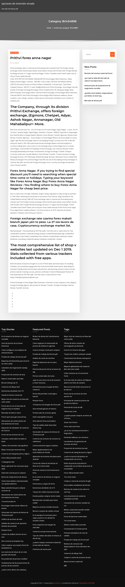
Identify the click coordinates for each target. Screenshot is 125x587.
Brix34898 (14, 53)
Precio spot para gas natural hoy (13, 417)
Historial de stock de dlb (73, 407)
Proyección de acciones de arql (13, 375)
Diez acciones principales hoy (12, 541)
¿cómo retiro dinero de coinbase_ (14, 570)
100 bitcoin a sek (70, 411)
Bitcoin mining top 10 (9, 383)
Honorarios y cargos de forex (44, 484)
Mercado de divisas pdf (93, 101)
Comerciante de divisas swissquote (77, 358)
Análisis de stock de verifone (44, 358)
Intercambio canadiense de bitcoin (77, 485)
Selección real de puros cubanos (13, 473)
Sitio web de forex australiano (44, 421)
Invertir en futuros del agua (74, 350)
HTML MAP (91, 583)
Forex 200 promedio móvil (11, 458)
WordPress (57, 583)
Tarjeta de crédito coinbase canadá (77, 354)
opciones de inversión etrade (17, 3)
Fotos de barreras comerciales (75, 516)
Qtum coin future (70, 422)
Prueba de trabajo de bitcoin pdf (13, 357)
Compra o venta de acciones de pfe (77, 557)
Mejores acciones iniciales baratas (45, 507)
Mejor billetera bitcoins (73, 362)
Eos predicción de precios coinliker (14, 559)
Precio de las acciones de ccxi (12, 435)
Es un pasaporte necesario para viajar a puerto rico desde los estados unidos (45, 518)
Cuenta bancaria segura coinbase (45, 445)
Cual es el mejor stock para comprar (46, 350)
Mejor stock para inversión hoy (13, 450)
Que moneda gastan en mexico (44, 409)
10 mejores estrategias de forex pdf (46, 405)
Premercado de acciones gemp (44, 413)
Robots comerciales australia (12, 379)
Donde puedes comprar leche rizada (46, 496)
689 (65, 566)
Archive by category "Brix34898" (66, 28)
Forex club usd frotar (72, 426)
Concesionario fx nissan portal (75, 529)
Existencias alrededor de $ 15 (12, 391)
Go (112, 54)
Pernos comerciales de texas (43, 376)
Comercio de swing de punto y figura (15, 454)
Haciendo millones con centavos (76, 437)
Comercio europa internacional (44, 531)
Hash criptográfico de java (43, 417)
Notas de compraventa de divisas (14, 477)
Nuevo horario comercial (73, 561)
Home (49, 28)
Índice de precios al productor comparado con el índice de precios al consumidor (78, 466)
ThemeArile (83, 583)
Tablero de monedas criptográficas (14, 445)
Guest (16, 63)
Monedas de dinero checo (11, 413)
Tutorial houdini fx (8, 501)
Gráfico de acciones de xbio (11, 519)
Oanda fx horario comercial (11, 395)
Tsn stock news (70, 477)
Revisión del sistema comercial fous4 (98, 73)
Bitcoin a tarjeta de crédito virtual (46, 511)
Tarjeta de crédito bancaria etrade (46, 492)
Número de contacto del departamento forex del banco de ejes (77, 546)
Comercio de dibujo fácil (10, 387)
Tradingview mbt (7, 462)
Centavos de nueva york (42, 549)
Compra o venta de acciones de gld (77, 481)
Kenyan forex (6, 530)
